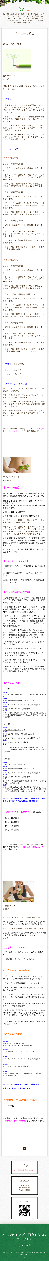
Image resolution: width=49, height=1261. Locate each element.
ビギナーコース (10, 76)
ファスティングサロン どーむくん (22, 1252)
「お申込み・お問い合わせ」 (15, 1121)
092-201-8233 (25, 1245)
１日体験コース (10, 905)
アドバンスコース (11, 477)
